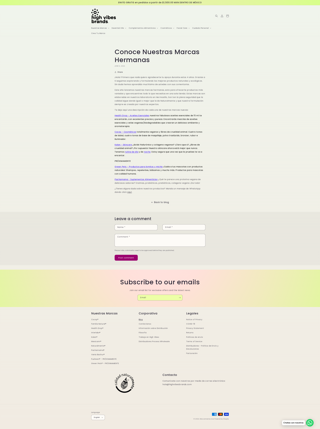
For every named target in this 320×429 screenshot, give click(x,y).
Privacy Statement (195, 328)
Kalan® (94, 337)
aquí (129, 192)
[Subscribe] (179, 298)
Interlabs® (95, 332)
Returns (189, 332)
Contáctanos (145, 324)
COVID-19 (190, 324)
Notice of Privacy (194, 319)
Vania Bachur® (98, 354)
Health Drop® (97, 328)
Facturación (192, 353)
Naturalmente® (98, 346)
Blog (141, 319)
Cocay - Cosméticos (125, 131)
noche (147, 151)
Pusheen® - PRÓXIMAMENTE (104, 359)
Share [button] (120, 72)
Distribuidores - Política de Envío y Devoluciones (202, 347)
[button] (100, 28)
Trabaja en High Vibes (149, 337)
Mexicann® (96, 341)
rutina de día (131, 151)
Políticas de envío (194, 337)
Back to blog (161, 202)
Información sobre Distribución (153, 328)
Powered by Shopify (221, 419)
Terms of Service (194, 341)
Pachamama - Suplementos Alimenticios (136, 179)
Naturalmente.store (207, 419)
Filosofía (142, 332)
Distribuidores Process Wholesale (154, 341)
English (97, 417)
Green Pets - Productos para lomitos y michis (139, 166)
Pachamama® (97, 350)
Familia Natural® (98, 324)
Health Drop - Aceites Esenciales (132, 115)
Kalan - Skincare (123, 144)
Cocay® (94, 319)
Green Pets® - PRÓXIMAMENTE (105, 363)
